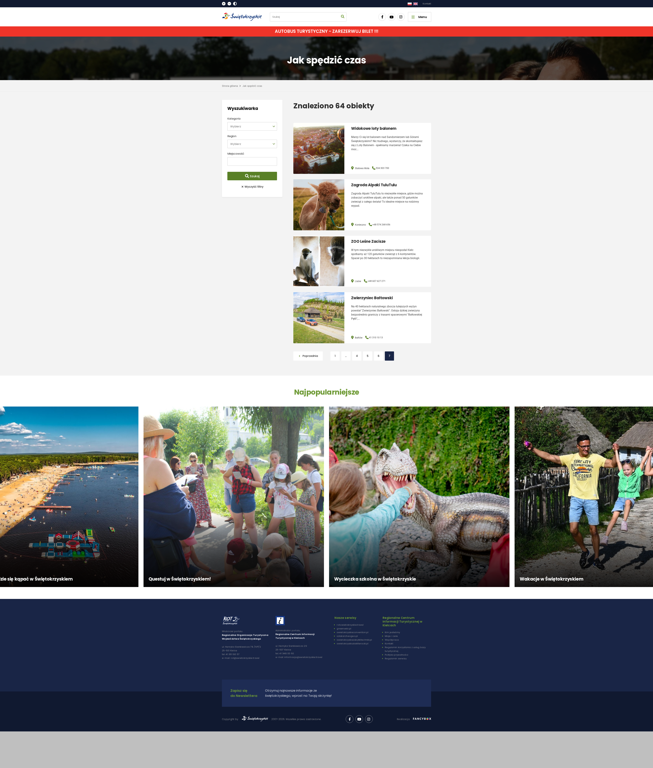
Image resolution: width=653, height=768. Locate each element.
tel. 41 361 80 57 (230, 654)
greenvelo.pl (344, 628)
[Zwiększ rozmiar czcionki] (223, 3)
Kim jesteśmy (392, 632)
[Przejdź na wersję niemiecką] (415, 3)
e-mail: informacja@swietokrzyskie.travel (298, 657)
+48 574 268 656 (381, 224)
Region (231, 136)
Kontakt (427, 3)
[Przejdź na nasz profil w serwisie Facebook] (382, 17)
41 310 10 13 (376, 337)
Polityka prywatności (396, 654)
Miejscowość (235, 154)
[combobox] (252, 126)
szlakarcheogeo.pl (347, 636)
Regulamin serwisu (396, 658)
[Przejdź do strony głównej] (243, 17)
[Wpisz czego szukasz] (342, 16)
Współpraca (392, 639)
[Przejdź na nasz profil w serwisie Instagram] (401, 17)
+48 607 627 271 (377, 281)
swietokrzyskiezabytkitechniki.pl (354, 639)
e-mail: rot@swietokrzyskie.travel (240, 658)
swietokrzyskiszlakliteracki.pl (352, 643)
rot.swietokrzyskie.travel (350, 624)
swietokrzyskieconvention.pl (352, 632)
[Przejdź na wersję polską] (409, 3)
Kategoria (233, 119)
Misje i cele (391, 636)
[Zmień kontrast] (235, 3)
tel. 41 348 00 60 (284, 653)
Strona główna (230, 85)
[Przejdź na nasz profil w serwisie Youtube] (391, 17)
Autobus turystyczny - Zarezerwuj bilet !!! (326, 31)
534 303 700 (382, 168)
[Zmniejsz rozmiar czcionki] (229, 3)
